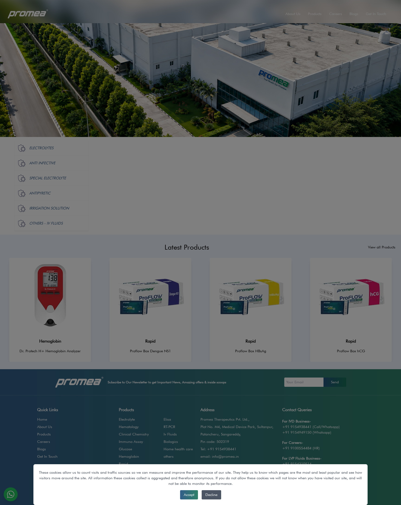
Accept (189, 494)
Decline (211, 494)
